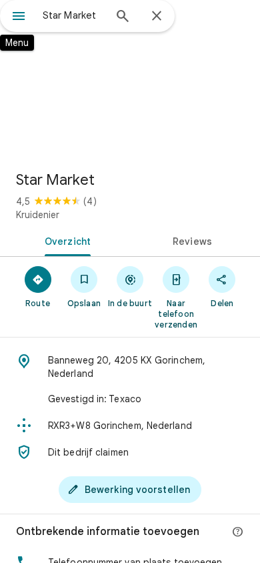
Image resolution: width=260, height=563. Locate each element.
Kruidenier (37, 215)
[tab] (65, 240)
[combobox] (73, 15)
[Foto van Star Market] (130, 80)
